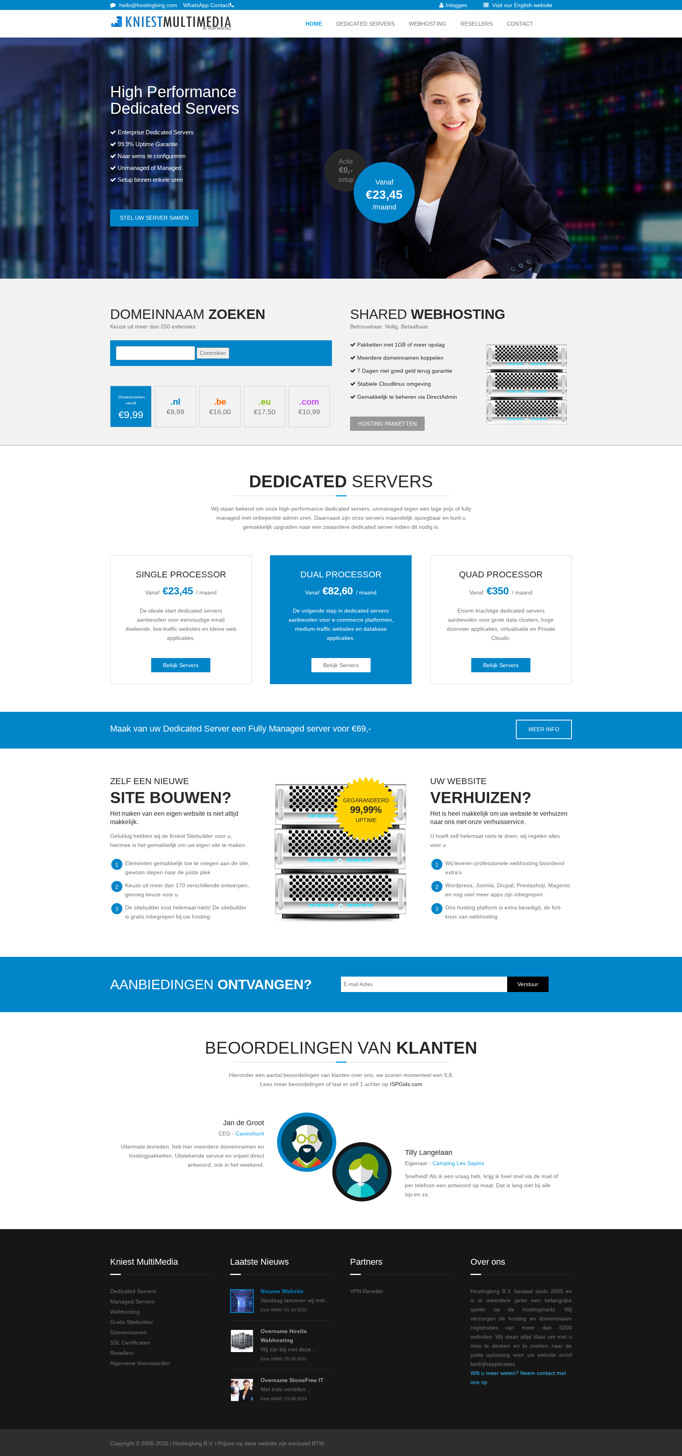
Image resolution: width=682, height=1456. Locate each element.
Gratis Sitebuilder (131, 1322)
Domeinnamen (128, 1332)
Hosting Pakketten (387, 424)
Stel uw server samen (154, 218)
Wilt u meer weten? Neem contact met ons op (518, 1377)
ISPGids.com (406, 1084)
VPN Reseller (366, 1291)
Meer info (543, 729)
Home (313, 24)
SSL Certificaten (130, 1342)
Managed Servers (132, 1301)
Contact (520, 24)
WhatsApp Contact (206, 5)
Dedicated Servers (365, 24)
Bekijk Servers (181, 665)
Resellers (477, 24)
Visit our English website (522, 5)
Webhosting (427, 24)
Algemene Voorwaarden (140, 1363)
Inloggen (456, 5)
